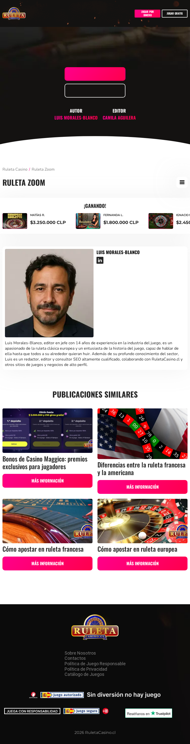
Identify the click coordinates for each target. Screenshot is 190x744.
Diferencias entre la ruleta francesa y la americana (141, 468)
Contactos (75, 658)
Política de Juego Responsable (95, 663)
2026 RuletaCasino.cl (95, 732)
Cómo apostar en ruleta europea (137, 548)
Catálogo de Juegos (84, 674)
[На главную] (95, 627)
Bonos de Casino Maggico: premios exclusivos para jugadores (44, 462)
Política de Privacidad (86, 669)
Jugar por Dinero (147, 13)
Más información (47, 481)
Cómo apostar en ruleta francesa (43, 548)
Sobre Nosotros (80, 653)
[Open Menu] (182, 182)
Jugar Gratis (175, 13)
